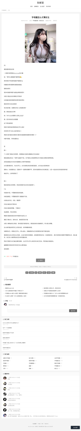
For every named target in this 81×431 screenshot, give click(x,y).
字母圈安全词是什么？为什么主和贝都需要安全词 (56, 293)
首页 (31, 6)
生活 (49, 272)
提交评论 (73, 310)
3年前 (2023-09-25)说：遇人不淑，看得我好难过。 (14, 409)
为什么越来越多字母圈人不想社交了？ (14, 290)
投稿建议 (36, 6)
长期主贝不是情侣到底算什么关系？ (52, 290)
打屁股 (6, 363)
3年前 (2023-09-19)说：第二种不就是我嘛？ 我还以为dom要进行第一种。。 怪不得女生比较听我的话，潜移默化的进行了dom (33, 415)
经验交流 (41, 20)
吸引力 (57, 368)
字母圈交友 (15, 256)
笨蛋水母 (46, 423)
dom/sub (16, 73)
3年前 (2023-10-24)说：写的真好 (14, 383)
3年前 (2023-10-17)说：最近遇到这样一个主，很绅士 (15, 394)
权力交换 (32, 358)
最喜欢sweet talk (9, 288)
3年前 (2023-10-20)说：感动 (14, 388)
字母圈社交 (58, 366)
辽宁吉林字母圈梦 (8, 279)
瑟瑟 (31, 366)
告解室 (40, 3)
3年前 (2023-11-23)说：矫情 (14, 378)
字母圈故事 (4, 10)
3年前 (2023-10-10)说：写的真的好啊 (14, 404)
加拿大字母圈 (7, 358)
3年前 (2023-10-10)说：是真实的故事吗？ (14, 399)
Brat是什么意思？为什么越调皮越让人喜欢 (15, 296)
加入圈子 (42, 6)
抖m (44, 272)
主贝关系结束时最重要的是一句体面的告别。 (55, 296)
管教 (31, 368)
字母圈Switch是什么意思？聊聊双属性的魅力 (16, 293)
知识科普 (48, 6)
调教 (53, 272)
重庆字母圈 (58, 363)
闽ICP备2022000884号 (48, 426)
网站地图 (40, 426)
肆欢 (42, 423)
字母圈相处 (32, 363)
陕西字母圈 (33, 360)
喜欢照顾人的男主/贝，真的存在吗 (52, 288)
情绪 (5, 212)
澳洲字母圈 (6, 360)
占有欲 (21, 115)
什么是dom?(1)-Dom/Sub (70, 279)
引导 (5, 368)
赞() (40, 260)
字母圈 (39, 423)
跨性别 (6, 366)
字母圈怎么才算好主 (40, 17)
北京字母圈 (58, 358)
